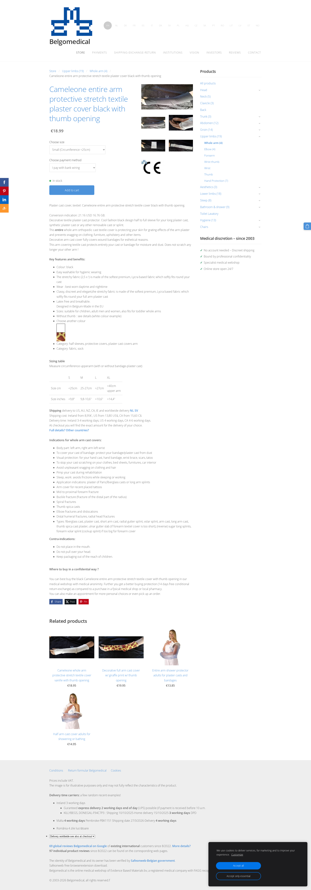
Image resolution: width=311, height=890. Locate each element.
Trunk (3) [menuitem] (205, 116)
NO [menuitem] (257, 25)
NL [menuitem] (116, 25)
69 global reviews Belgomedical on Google (78, 846)
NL (132, 411)
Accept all (238, 865)
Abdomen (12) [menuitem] (209, 123)
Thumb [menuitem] (208, 174)
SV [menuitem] (169, 25)
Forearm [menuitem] (209, 155)
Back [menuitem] (203, 110)
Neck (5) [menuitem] (205, 96)
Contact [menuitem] (254, 52)
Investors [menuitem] (214, 52)
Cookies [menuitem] (116, 770)
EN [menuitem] (107, 25)
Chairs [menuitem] (204, 227)
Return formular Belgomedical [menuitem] (87, 770)
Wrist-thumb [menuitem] (211, 162)
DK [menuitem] (160, 25)
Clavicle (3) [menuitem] (207, 103)
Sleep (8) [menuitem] (205, 200)
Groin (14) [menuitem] (206, 130)
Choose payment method (65, 160)
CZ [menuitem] (196, 25)
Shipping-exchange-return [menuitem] (135, 52)
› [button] (260, 90)
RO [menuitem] (222, 25)
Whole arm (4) (98, 71)
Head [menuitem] (203, 90)
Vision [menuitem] (194, 52)
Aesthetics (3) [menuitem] (208, 187)
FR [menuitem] (134, 25)
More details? (181, 846)
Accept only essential (238, 876)
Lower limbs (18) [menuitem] (210, 194)
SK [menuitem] (204, 25)
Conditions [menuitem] (56, 770)
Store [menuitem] (80, 52)
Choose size (56, 142)
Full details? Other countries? (69, 430)
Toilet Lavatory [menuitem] (209, 214)
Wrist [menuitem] (207, 168)
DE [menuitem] (125, 25)
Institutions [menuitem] (172, 52)
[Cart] (307, 226)
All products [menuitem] (208, 83)
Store (52, 71)
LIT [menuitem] (231, 25)
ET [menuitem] (249, 25)
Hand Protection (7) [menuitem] (216, 180)
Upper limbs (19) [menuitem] (211, 136)
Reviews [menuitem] (235, 52)
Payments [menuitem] (99, 52)
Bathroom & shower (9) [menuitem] (214, 207)
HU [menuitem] (187, 25)
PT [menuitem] (213, 25)
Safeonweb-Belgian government (153, 861)
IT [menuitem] (152, 25)
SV (136, 411)
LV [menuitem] (240, 25)
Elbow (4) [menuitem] (209, 149)
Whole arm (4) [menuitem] (213, 143)
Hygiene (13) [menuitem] (208, 220)
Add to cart (72, 190)
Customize (237, 854)
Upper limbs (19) (73, 71)
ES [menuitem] (143, 25)
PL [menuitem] (178, 25)
